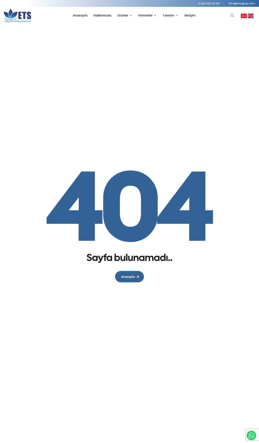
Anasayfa (128, 277)
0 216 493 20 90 (209, 3)
